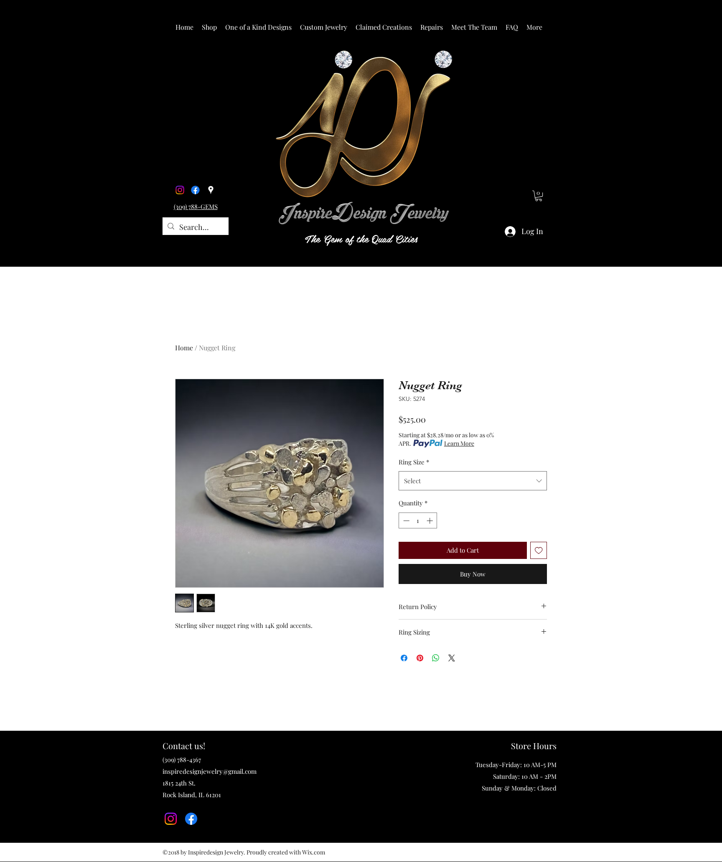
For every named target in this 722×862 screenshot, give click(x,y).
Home (184, 347)
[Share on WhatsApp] (436, 658)
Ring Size (414, 462)
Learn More (459, 443)
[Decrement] (405, 520)
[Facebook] (195, 190)
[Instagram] (180, 190)
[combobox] (473, 480)
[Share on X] (452, 658)
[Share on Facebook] (404, 658)
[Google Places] (210, 190)
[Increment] (430, 520)
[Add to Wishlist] (538, 550)
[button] (209, 27)
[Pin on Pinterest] (420, 658)
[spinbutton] (418, 520)
